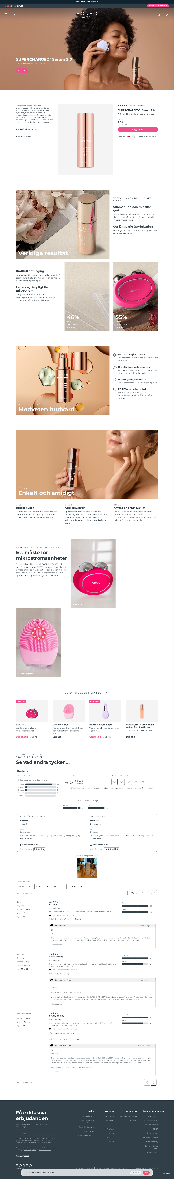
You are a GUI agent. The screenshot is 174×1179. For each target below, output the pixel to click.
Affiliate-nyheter (151, 1125)
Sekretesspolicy (151, 1142)
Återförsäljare (152, 1133)
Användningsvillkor (150, 1137)
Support (133, 1120)
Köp (146, 1173)
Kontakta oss (88, 1116)
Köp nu (21, 70)
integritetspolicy (30, 1150)
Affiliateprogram (151, 1120)
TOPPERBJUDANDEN (158, 6)
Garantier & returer (86, 1127)
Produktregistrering (128, 1116)
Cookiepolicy (152, 1153)
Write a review (141, 105)
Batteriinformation (86, 1136)
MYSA (155, 1129)
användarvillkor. (45, 1150)
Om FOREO (153, 1116)
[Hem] (87, 15)
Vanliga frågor (88, 1131)
